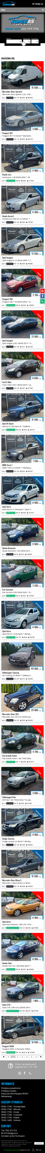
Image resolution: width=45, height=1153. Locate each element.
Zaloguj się (38, 3)
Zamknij (39, 1143)
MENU (3, 9)
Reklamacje (6, 1096)
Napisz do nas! (17, 1150)
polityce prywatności (14, 1146)
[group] (22, 24)
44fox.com (38, 1150)
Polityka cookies (8, 1090)
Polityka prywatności (11, 1088)
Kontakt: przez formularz (13, 1136)
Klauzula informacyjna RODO (14, 1093)
